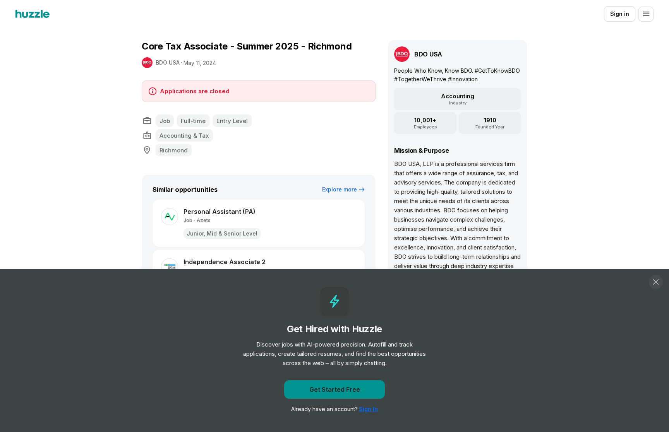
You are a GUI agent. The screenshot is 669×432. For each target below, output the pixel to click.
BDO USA (168, 62)
